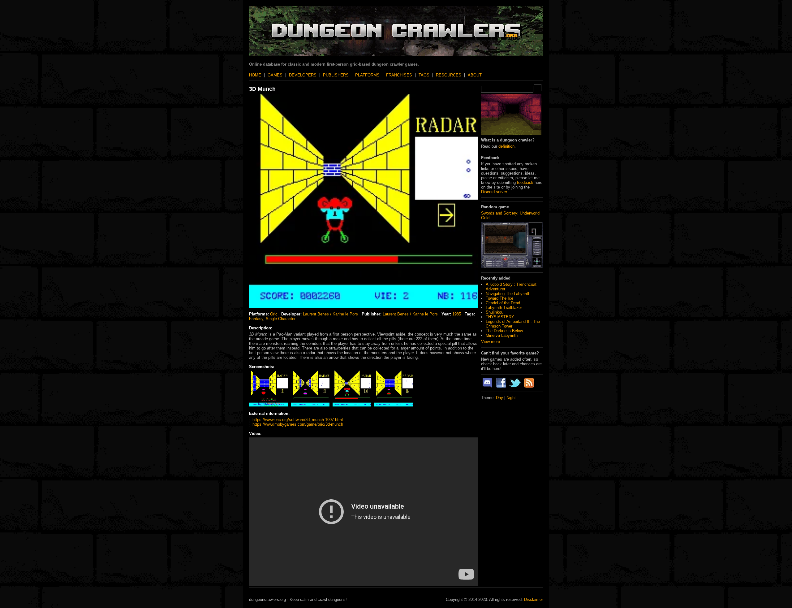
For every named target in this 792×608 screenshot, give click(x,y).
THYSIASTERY (500, 317)
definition (506, 146)
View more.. (491, 341)
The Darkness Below (504, 330)
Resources (448, 75)
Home (255, 75)
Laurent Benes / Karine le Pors (330, 314)
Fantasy (256, 318)
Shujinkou (494, 312)
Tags (424, 75)
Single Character (280, 318)
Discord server (494, 191)
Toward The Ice (499, 298)
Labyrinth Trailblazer (504, 307)
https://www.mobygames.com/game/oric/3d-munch (297, 424)
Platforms (367, 75)
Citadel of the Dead (503, 303)
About (475, 75)
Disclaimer (533, 599)
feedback (525, 182)
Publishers (336, 75)
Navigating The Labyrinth (508, 293)
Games (275, 75)
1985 (456, 314)
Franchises (399, 75)
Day (499, 397)
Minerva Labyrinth (502, 335)
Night (511, 397)
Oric (274, 314)
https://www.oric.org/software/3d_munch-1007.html (297, 419)
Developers (302, 75)
